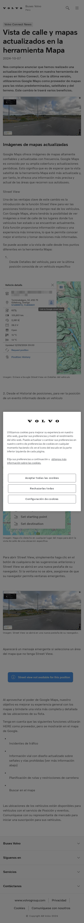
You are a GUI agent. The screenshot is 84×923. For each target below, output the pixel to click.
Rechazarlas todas (42, 488)
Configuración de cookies (42, 499)
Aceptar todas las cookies (42, 478)
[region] (42, 461)
